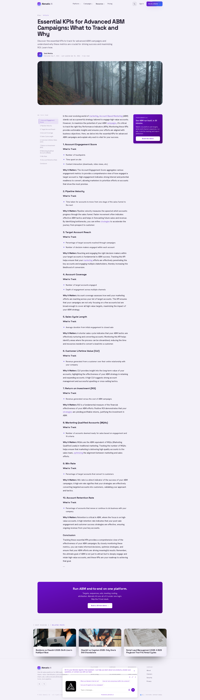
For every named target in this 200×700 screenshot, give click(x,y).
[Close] (134, 671)
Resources (99, 4)
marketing (93, 116)
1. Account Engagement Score (47, 121)
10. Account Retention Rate (48, 160)
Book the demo (148, 138)
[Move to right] (129, 677)
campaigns (111, 123)
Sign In (141, 4)
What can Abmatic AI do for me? (90, 681)
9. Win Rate (43, 156)
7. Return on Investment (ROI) (47, 146)
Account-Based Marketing (110, 116)
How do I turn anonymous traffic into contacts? (116, 681)
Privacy (149, 681)
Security (149, 678)
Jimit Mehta (48, 53)
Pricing (110, 4)
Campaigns (87, 4)
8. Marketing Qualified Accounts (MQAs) (47, 152)
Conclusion (43, 163)
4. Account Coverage (46, 133)
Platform (76, 4)
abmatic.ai (111, 694)
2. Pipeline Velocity (46, 126)
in (39, 684)
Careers (149, 674)
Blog (39, 15)
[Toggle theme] (135, 4)
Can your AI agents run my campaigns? (92, 685)
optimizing (78, 453)
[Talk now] (129, 690)
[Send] (133, 690)
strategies (105, 221)
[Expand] (132, 677)
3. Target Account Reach (47, 129)
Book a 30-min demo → (100, 605)
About (149, 670)
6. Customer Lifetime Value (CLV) (48, 141)
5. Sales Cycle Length (46, 136)
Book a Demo (154, 4)
